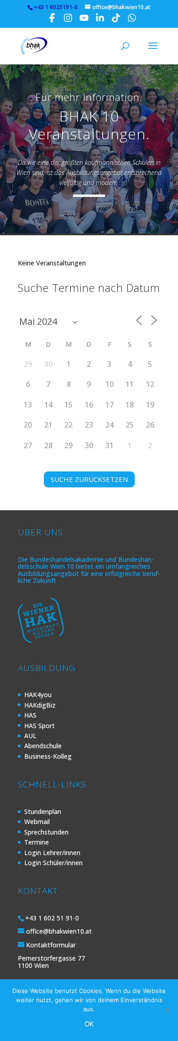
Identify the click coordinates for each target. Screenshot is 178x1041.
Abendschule (43, 745)
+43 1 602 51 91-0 (52, 918)
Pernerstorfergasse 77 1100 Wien (51, 961)
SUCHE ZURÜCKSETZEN (89, 479)
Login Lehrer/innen (52, 852)
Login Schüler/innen (53, 862)
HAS (30, 715)
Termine (36, 842)
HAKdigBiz (40, 705)
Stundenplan (42, 811)
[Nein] (166, 1010)
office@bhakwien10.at (59, 931)
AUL (30, 735)
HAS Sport (39, 725)
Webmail (37, 821)
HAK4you (38, 694)
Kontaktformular (51, 945)
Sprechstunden (46, 832)
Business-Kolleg (48, 756)
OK (89, 1024)
